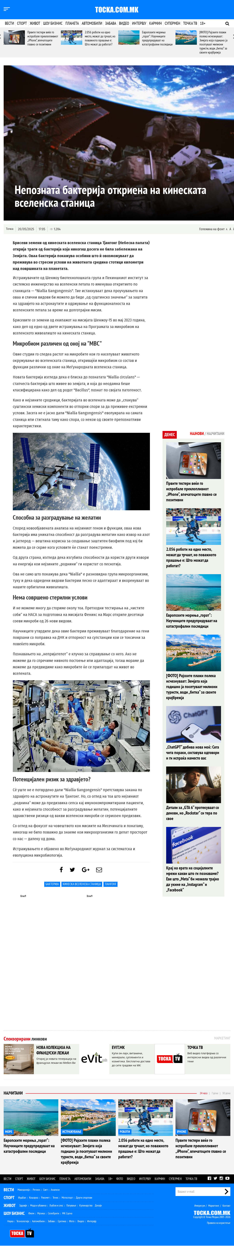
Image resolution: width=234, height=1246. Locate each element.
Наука (10, 1221)
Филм (31, 1213)
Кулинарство (86, 1205)
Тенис (55, 1197)
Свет (45, 1189)
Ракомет (45, 1197)
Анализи (55, 1189)
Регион (36, 1189)
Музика (41, 1213)
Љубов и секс (56, 1205)
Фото (119, 1179)
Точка (9, 229)
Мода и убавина (38, 1205)
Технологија (22, 1221)
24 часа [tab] (203, 1093)
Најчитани (13, 1093)
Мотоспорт (67, 1197)
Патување (71, 1205)
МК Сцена (67, 1213)
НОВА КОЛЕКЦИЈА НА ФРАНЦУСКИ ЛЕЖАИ (53, 1050)
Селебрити (53, 1213)
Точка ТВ (190, 23)
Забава (110, 23)
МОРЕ (8, 1132)
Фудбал (22, 1197)
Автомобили (92, 23)
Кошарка (33, 1197)
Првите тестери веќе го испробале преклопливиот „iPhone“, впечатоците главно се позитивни (42, 38)
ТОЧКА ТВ (195, 1047)
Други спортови (84, 1197)
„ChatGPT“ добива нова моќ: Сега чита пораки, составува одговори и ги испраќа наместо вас (192, 753)
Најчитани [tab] (215, 433)
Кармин (155, 23)
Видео (124, 23)
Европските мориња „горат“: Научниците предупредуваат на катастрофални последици (157, 38)
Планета (72, 23)
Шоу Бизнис (14, 1213)
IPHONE (181, 1132)
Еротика (62, 1221)
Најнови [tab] (197, 433)
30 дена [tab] (226, 1093)
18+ (202, 23)
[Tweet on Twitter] (72, 870)
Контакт (226, 1205)
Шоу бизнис (53, 23)
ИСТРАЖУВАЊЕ (71, 1132)
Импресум (199, 1205)
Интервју (139, 23)
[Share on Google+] (86, 870)
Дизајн (98, 1205)
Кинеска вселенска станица (82, 884)
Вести (9, 23)
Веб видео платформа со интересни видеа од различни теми (206, 1057)
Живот (35, 23)
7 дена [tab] (215, 1093)
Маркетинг (213, 1205)
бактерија (52, 884)
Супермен (172, 23)
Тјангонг (110, 884)
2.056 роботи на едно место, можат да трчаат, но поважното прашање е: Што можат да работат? (100, 38)
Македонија (24, 1189)
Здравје (23, 1205)
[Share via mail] (99, 870)
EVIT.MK (118, 1047)
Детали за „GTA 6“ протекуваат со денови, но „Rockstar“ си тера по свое (192, 813)
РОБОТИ (125, 1132)
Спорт (22, 23)
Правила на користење (218, 1223)
